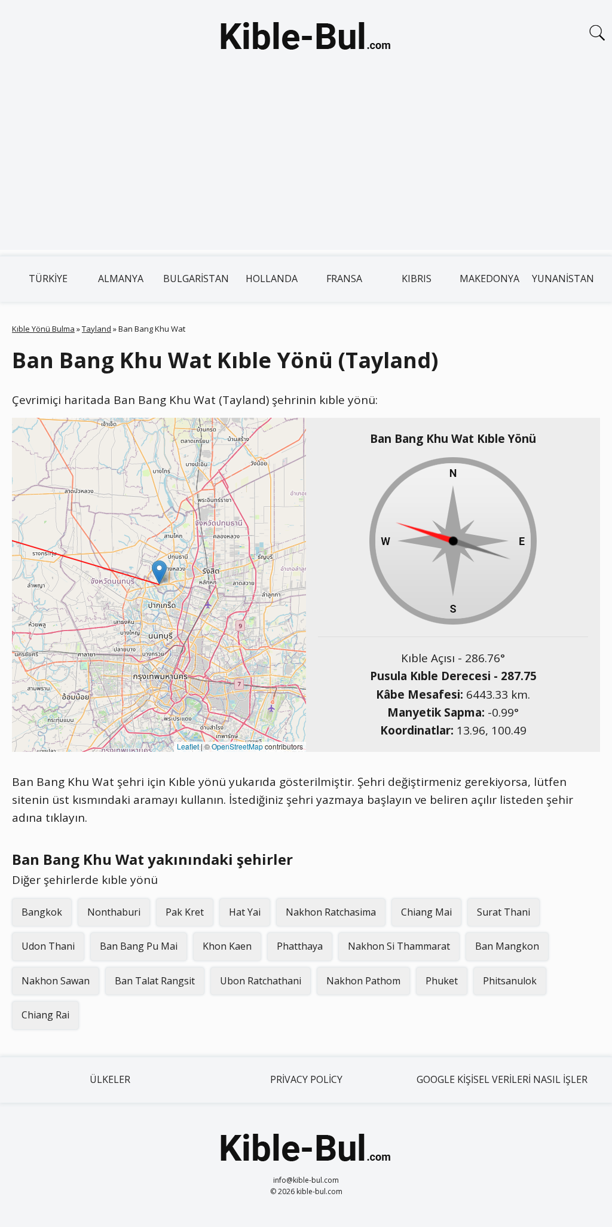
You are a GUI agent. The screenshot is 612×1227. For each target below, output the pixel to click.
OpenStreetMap (237, 746)
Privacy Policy (306, 1079)
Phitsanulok (510, 980)
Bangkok (42, 912)
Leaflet (188, 746)
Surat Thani (503, 912)
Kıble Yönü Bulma (43, 328)
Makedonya (489, 278)
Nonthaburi (113, 912)
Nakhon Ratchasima (331, 912)
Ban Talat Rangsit (155, 980)
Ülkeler (110, 1079)
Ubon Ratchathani (260, 980)
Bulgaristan (196, 278)
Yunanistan (563, 278)
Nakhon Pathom (363, 980)
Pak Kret (185, 912)
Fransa (344, 278)
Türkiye (48, 278)
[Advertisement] (306, 166)
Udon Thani (48, 946)
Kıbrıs (417, 278)
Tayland (96, 328)
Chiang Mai (426, 912)
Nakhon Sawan (56, 980)
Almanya (120, 278)
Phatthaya (300, 946)
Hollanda (272, 278)
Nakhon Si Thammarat (399, 946)
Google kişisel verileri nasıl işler (502, 1079)
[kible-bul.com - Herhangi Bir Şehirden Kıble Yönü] (306, 38)
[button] (159, 572)
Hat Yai (245, 912)
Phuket (442, 980)
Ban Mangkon (507, 946)
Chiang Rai (45, 1014)
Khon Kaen (227, 946)
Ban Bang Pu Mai (139, 946)
